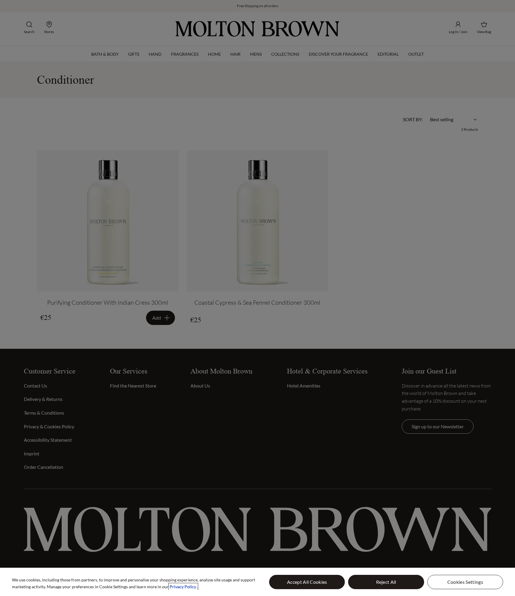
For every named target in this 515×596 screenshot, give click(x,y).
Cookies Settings (465, 582)
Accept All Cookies (307, 582)
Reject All (386, 582)
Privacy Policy (183, 586)
